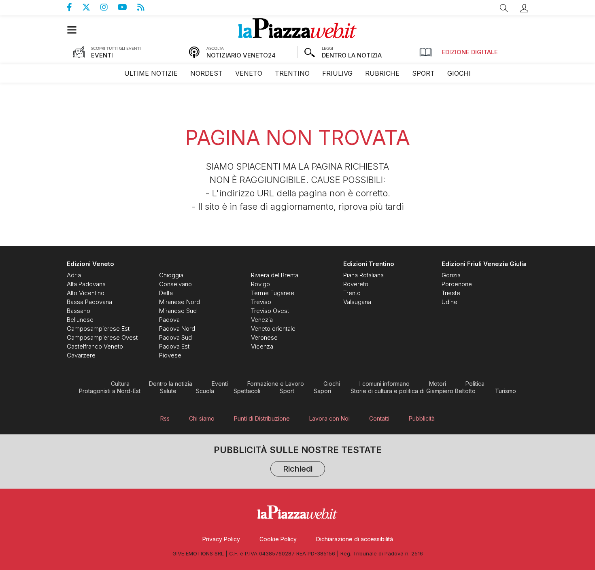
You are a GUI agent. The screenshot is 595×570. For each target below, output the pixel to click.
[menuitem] (151, 73)
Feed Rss (146, 7)
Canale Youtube (127, 7)
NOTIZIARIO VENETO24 (241, 55)
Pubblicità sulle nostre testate (298, 460)
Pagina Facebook (74, 7)
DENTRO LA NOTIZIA (352, 55)
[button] (524, 8)
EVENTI (102, 55)
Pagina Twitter (91, 7)
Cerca (504, 8)
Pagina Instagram (109, 7)
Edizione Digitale (470, 52)
